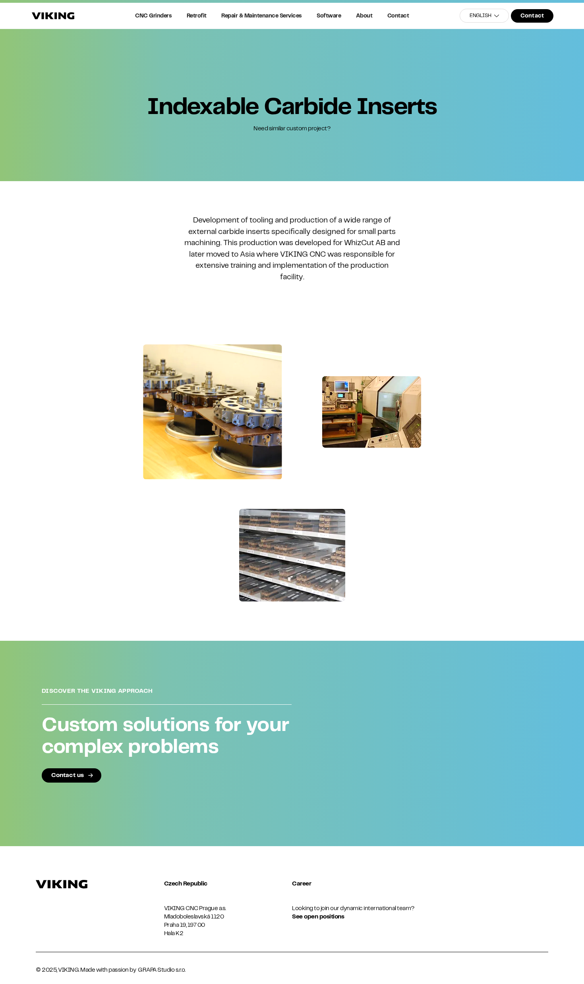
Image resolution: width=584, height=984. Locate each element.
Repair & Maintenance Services (261, 16)
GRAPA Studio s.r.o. (162, 970)
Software (329, 16)
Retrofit (197, 16)
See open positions (318, 917)
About (364, 16)
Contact (398, 16)
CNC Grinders (153, 16)
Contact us (67, 775)
